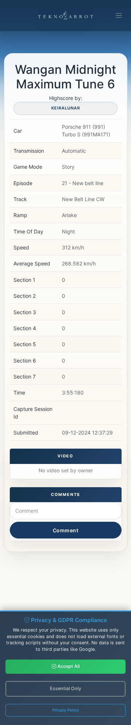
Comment (66, 530)
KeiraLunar (65, 108)
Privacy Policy (65, 710)
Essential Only (65, 688)
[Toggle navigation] (119, 15)
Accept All (68, 666)
